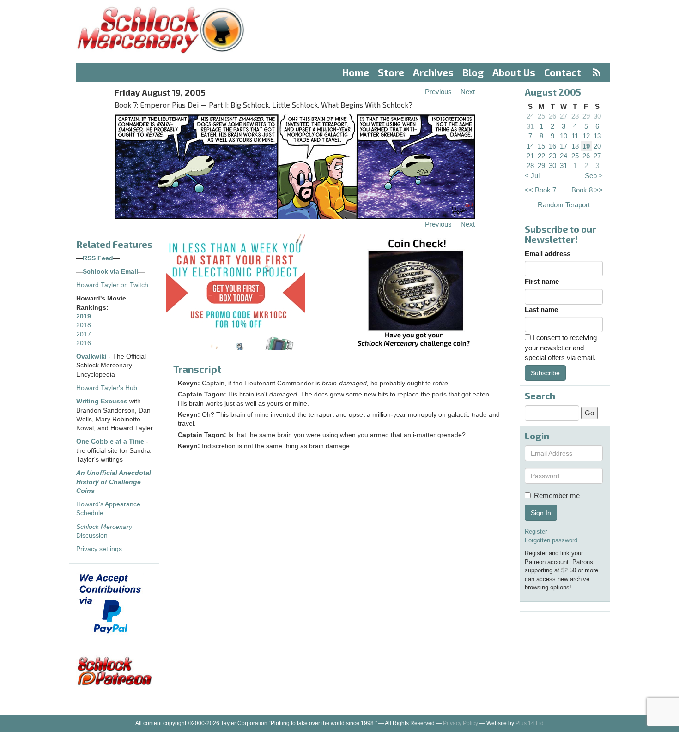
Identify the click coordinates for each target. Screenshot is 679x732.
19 (586, 146)
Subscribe (545, 373)
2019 (83, 316)
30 (597, 116)
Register (536, 531)
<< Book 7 (540, 190)
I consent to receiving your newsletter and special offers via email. (561, 347)
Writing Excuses (101, 401)
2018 (83, 325)
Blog (473, 72)
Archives (433, 72)
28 (575, 116)
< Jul (532, 176)
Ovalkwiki (92, 356)
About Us (513, 72)
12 (586, 136)
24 (530, 116)
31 (530, 126)
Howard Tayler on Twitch (112, 285)
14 (530, 146)
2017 (83, 334)
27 (563, 116)
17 (563, 146)
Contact (562, 72)
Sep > (594, 176)
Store (391, 72)
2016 (83, 343)
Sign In (541, 512)
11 (574, 136)
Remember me (557, 495)
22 (541, 156)
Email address (547, 254)
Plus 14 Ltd (529, 723)
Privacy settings (99, 549)
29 (586, 116)
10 (563, 136)
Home (355, 72)
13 (597, 136)
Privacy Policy (460, 723)
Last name (541, 309)
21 (530, 156)
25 (541, 116)
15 (541, 146)
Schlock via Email (110, 271)
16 (552, 146)
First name (542, 281)
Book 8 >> (587, 190)
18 (575, 146)
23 (552, 156)
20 (597, 146)
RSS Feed (98, 258)
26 (552, 116)
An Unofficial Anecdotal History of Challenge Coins (113, 481)
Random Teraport (564, 205)
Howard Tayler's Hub (106, 387)
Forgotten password (551, 540)
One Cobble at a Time (110, 441)
